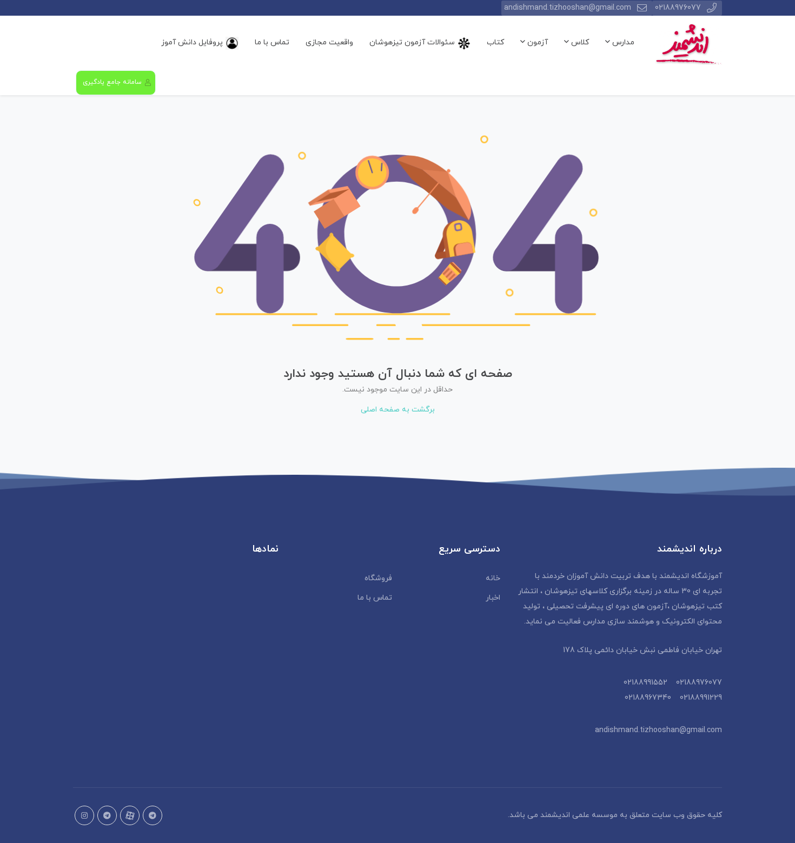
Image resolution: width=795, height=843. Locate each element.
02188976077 (678, 8)
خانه (493, 578)
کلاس (579, 42)
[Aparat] (130, 815)
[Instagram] (84, 815)
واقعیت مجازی (329, 42)
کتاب (495, 42)
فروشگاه (378, 578)
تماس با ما (272, 42)
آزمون (536, 42)
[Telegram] (107, 815)
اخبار (493, 598)
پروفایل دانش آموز (192, 42)
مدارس (622, 42)
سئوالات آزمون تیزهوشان (412, 42)
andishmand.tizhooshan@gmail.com (567, 8)
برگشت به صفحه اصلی (398, 409)
